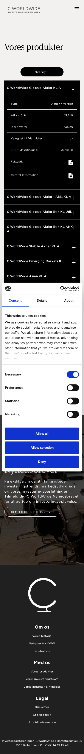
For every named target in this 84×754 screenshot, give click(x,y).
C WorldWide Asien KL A (27, 276)
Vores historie (41, 636)
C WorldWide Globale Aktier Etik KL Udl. (39, 211)
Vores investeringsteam (42, 679)
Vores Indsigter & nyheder (42, 686)
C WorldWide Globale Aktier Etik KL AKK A (40, 229)
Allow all (42, 433)
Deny (42, 461)
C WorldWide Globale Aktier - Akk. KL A (39, 196)
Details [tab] (42, 300)
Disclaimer (42, 707)
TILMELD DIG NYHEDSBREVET (32, 512)
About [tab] (69, 300)
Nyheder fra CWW (42, 643)
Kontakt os (42, 651)
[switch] (73, 387)
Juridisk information (42, 722)
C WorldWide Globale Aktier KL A (34, 87)
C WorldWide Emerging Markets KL (35, 261)
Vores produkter (42, 671)
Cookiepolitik (42, 714)
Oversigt (41, 72)
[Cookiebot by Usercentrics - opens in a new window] (60, 288)
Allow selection (42, 447)
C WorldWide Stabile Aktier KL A (33, 246)
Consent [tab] (15, 300)
